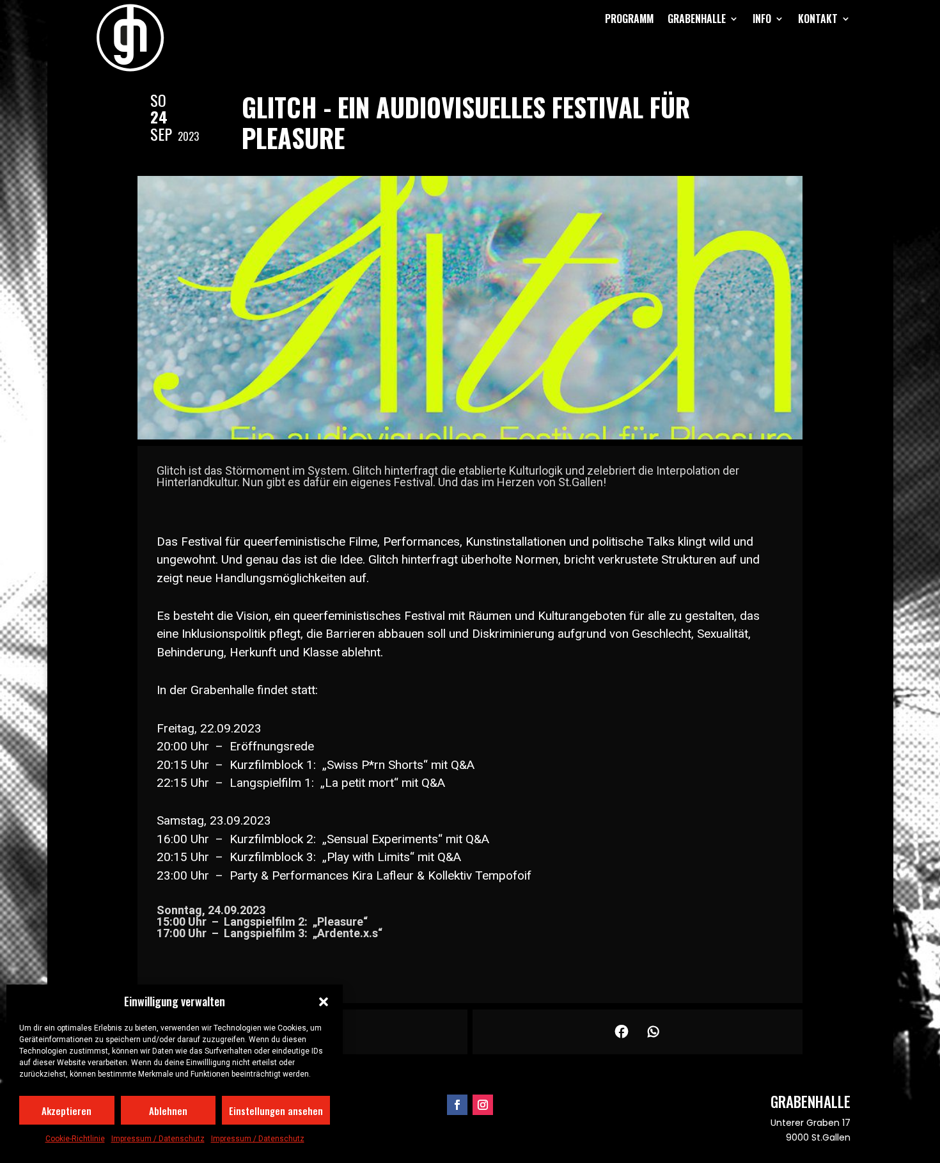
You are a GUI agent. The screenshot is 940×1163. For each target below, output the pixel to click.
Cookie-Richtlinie (75, 1138)
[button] (323, 1001)
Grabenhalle (697, 18)
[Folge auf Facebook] (457, 1105)
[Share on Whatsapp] (654, 1032)
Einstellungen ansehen (276, 1111)
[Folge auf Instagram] (483, 1105)
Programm (629, 18)
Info (762, 18)
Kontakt (818, 18)
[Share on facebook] (622, 1032)
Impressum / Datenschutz (158, 1138)
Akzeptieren (66, 1111)
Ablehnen (168, 1111)
